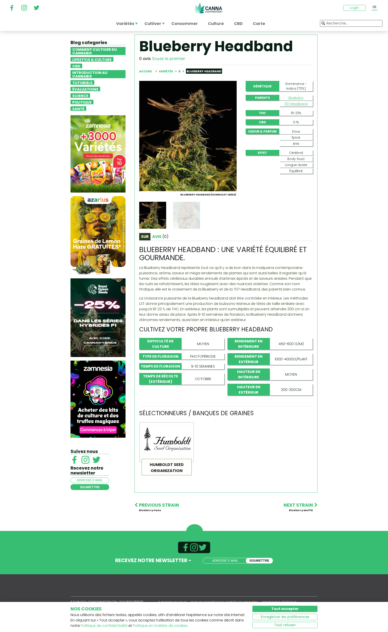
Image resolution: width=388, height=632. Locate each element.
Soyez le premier (168, 58)
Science (80, 95)
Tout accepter (285, 608)
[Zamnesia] (98, 153)
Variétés (166, 71)
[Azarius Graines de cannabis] (98, 235)
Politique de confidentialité (104, 625)
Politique (82, 102)
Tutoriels (82, 82)
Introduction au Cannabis (90, 74)
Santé (78, 108)
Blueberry (296, 97)
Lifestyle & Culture (92, 59)
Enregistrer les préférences (285, 616)
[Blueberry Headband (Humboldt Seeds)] (188, 135)
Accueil (145, 71)
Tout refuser (285, 625)
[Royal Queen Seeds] (98, 317)
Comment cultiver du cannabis (94, 51)
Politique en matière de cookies (160, 625)
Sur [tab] (145, 236)
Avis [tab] (160, 236)
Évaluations (85, 89)
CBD (76, 66)
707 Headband (296, 104)
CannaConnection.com (208, 8)
